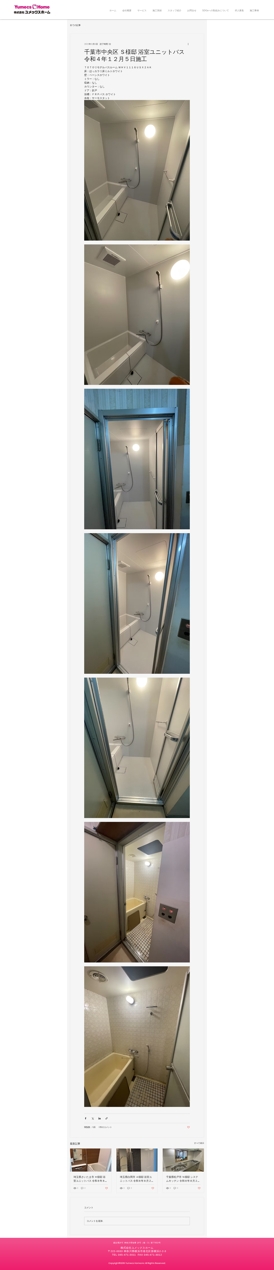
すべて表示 (199, 1143)
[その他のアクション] (188, 44)
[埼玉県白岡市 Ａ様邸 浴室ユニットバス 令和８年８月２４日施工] (137, 1160)
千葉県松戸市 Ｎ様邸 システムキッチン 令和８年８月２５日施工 (183, 1179)
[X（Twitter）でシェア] (92, 1118)
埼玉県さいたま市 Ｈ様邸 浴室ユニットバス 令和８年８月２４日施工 (90, 1179)
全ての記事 (75, 25)
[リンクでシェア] (106, 1118)
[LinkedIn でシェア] (99, 1118)
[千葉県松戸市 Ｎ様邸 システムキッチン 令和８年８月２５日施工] (183, 1160)
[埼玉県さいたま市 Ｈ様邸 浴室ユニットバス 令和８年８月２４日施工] (90, 1160)
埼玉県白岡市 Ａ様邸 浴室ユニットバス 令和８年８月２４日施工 (137, 1179)
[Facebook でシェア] (85, 1118)
